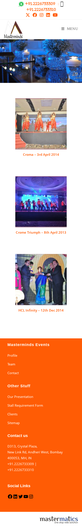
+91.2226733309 (20, 464)
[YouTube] (25, 498)
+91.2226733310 (20, 470)
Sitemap (13, 423)
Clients (12, 414)
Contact (13, 373)
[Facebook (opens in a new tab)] (34, 15)
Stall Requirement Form (25, 405)
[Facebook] (10, 498)
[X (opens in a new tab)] (27, 15)
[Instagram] (31, 498)
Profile (12, 355)
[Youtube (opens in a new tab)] (54, 15)
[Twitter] (20, 498)
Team (11, 364)
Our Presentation (20, 396)
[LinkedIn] (15, 498)
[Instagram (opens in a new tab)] (41, 15)
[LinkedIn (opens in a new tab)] (48, 15)
